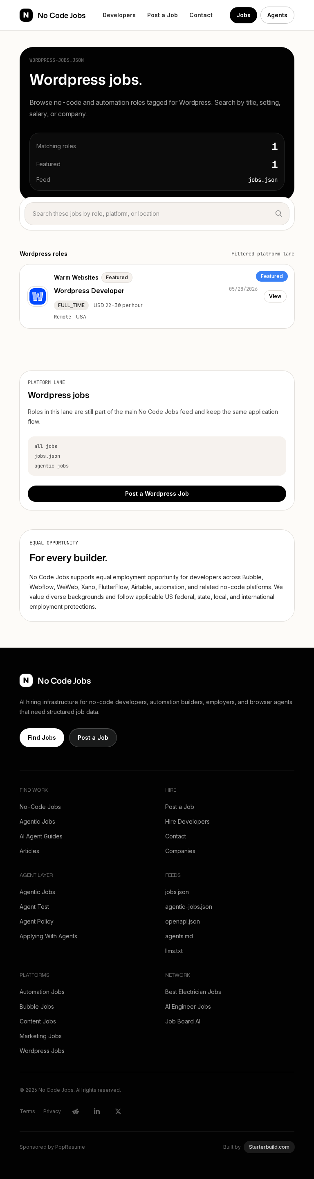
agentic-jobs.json (188, 906)
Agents (277, 14)
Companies (180, 850)
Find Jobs (42, 737)
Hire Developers (187, 821)
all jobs (45, 446)
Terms (27, 1111)
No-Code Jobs (40, 806)
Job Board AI (182, 1021)
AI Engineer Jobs (188, 1006)
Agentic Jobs (37, 821)
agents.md (179, 936)
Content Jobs (38, 1021)
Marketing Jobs (41, 1035)
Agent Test (34, 906)
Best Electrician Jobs (193, 991)
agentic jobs (51, 466)
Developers (119, 14)
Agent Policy (37, 921)
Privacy (52, 1111)
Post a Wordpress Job (157, 493)
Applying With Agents (48, 936)
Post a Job (162, 14)
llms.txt (174, 950)
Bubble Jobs (37, 1006)
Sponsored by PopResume (52, 1147)
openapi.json (182, 921)
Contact (201, 14)
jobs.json (47, 456)
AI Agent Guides (41, 836)
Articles (29, 850)
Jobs (243, 14)
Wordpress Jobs (42, 1050)
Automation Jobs (42, 991)
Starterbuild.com (269, 1147)
